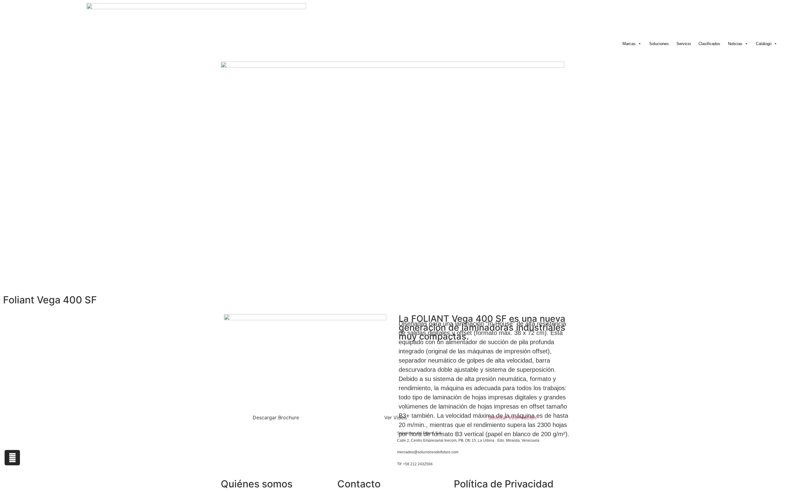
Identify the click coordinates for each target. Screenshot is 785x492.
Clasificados (709, 43)
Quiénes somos (257, 484)
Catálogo (764, 43)
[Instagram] (12, 457)
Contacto (359, 484)
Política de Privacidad (503, 484)
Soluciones (659, 43)
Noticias (735, 43)
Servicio (683, 43)
